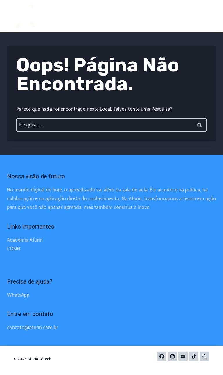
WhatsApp (18, 295)
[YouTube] (183, 356)
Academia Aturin (25, 240)
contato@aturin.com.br (32, 327)
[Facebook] (161, 356)
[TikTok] (193, 356)
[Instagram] (172, 356)
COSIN (13, 249)
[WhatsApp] (204, 356)
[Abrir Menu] (203, 15)
